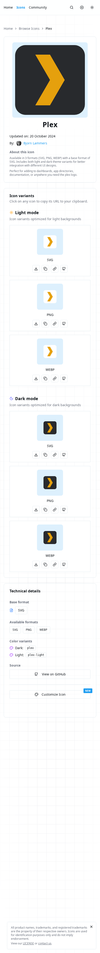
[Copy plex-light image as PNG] (45, 323)
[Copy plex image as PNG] (45, 509)
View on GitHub (54, 674)
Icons (21, 7)
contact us (44, 943)
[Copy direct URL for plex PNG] (54, 509)
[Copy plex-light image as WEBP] (45, 378)
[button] (50, 242)
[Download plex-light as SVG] (36, 268)
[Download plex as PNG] (36, 509)
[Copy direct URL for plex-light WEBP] (54, 378)
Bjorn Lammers (35, 143)
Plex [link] (49, 28)
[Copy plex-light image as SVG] (45, 268)
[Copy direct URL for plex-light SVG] (54, 268)
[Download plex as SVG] (36, 454)
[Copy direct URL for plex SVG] (54, 454)
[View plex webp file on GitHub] (64, 564)
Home (8, 7)
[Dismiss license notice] (91, 927)
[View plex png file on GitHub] (64, 509)
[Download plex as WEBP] (36, 564)
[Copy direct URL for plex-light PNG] (54, 323)
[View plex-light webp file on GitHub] (64, 378)
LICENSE (28, 943)
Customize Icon (54, 694)
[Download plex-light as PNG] (36, 323)
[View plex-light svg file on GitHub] (64, 268)
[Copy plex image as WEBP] (45, 564)
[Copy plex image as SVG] (45, 454)
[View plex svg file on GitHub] (64, 454)
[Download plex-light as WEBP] (36, 378)
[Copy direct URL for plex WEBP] (54, 564)
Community (38, 7)
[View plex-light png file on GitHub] (64, 323)
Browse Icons (29, 28)
